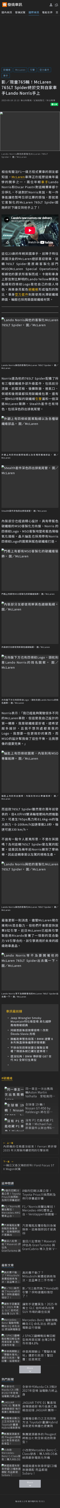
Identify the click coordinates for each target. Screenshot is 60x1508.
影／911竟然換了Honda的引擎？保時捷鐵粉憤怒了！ (40, 1292)
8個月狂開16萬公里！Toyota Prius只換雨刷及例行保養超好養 (39, 1194)
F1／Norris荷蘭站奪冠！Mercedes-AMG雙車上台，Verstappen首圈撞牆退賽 (39, 1210)
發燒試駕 (20, 12)
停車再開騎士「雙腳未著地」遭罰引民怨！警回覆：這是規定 (39, 1355)
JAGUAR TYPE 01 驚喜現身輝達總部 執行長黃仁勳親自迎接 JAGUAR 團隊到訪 (39, 1406)
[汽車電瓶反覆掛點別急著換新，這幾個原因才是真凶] (11, 1230)
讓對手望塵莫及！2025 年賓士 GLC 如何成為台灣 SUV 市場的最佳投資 (40, 1308)
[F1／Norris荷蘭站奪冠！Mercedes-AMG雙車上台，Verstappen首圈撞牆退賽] (11, 1211)
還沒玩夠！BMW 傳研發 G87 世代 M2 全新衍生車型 (31, 1058)
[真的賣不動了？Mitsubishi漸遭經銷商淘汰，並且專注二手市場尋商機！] (11, 1277)
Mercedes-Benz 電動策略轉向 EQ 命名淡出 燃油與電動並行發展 (40, 1323)
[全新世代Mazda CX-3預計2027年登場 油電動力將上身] (11, 1391)
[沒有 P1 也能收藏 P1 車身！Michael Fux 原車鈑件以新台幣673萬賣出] (14, 1124)
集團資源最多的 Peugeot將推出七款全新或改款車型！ (39, 1438)
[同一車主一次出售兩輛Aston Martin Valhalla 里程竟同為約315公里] (14, 1093)
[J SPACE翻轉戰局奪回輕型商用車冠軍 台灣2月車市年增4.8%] (11, 1340)
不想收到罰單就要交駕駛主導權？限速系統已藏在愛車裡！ (29, 1049)
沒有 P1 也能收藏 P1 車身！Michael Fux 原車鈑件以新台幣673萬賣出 (40, 1124)
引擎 (32, 69)
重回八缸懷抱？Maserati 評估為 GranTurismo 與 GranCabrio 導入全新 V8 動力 (39, 1245)
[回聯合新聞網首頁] (4, 4)
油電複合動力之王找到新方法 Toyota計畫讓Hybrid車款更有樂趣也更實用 (40, 1422)
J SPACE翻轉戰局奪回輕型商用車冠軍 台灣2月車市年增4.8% (39, 1339)
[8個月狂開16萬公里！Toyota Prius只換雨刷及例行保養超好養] (11, 1195)
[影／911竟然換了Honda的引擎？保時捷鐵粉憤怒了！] (11, 1292)
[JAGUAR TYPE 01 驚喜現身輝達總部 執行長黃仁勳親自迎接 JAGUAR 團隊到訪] (11, 1407)
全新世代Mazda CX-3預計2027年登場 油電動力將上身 (40, 1390)
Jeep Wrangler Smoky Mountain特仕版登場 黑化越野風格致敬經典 (30, 1021)
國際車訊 (34, 12)
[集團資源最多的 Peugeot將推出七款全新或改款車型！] (11, 1438)
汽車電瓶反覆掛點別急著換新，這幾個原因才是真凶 (39, 1229)
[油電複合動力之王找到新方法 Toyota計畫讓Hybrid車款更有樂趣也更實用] (11, 1423)
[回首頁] (15, 4)
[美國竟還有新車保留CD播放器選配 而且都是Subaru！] (11, 1470)
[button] (56, 4)
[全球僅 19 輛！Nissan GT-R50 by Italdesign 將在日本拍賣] (14, 1109)
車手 (5, 75)
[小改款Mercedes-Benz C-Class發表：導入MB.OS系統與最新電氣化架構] (11, 1454)
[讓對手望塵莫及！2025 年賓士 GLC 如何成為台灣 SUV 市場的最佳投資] (11, 1308)
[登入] (51, 5)
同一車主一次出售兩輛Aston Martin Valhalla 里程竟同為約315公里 (40, 1092)
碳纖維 (7, 69)
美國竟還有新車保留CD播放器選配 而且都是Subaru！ (39, 1469)
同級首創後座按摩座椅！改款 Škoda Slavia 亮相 (29, 1032)
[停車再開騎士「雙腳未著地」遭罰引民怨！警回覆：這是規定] (11, 1356)
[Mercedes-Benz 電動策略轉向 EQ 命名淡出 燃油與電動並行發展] (11, 1324)
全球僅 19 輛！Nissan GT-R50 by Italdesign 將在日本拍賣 (39, 1108)
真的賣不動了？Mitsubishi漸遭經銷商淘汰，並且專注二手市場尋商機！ (39, 1276)
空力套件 (44, 69)
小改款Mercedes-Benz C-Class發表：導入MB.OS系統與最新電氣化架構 (40, 1453)
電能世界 (47, 12)
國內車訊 (7, 12)
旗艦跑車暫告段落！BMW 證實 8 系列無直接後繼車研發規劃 (31, 1040)
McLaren (20, 69)
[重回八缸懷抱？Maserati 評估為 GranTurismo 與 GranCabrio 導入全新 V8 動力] (11, 1245)
